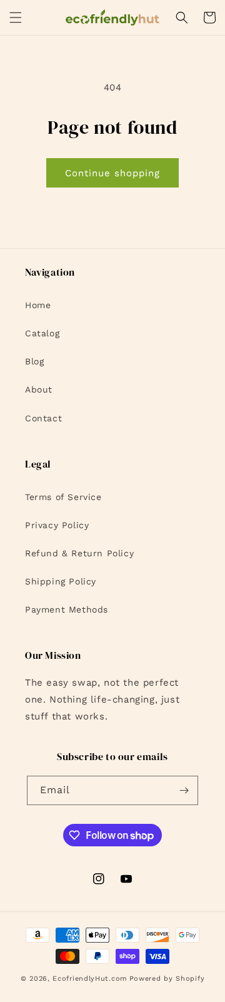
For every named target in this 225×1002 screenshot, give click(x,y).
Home (38, 305)
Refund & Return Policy (79, 553)
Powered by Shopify (167, 978)
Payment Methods (66, 609)
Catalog (42, 333)
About (38, 389)
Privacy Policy (57, 525)
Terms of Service (63, 497)
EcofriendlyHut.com (89, 978)
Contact (43, 418)
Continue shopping (112, 173)
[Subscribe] (184, 790)
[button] (15, 17)
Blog (34, 361)
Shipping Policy (60, 581)
